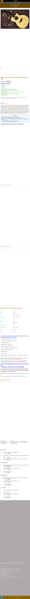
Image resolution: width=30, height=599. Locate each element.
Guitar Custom (16, 4)
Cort (7, 371)
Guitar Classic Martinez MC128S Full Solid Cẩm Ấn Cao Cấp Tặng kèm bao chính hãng (15, 442)
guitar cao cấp (7, 98)
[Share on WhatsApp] (1, 100)
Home (12, 4)
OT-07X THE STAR (11, 98)
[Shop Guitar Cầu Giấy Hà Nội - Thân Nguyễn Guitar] (15, 1)
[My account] (27, 1)
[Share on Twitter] (4, 100)
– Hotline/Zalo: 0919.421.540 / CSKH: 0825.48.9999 (9, 121)
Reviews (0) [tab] (6, 103)
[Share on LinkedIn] (8, 100)
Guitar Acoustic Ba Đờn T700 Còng (24, 441)
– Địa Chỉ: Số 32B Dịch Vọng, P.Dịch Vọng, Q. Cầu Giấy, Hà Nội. (10, 120)
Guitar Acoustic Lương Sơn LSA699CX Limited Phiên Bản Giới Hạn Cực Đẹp (5, 442)
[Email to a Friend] (5, 100)
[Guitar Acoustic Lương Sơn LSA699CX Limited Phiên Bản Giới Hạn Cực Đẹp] (5, 410)
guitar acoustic (3, 98)
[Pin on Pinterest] (7, 100)
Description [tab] (2, 103)
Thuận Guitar (15, 98)
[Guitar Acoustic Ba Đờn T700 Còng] (24, 410)
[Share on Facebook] (2, 100)
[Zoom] (1, 67)
